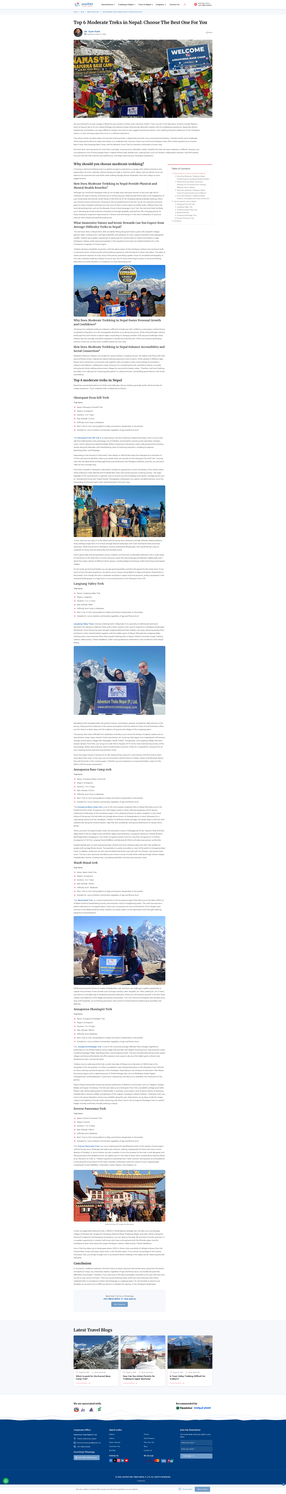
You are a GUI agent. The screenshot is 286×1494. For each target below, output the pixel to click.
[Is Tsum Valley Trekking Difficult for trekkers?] (190, 1352)
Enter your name (188, 1443)
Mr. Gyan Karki (92, 31)
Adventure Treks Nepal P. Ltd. (136, 1477)
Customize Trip (114, 1446)
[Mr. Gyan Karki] (78, 32)
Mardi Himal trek (183, 213)
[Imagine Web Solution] (147, 1481)
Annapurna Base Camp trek (89, 807)
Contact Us (174, 4)
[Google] (202, 1408)
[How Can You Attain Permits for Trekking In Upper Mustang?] (143, 1352)
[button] (209, 32)
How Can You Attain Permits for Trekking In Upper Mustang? (139, 1377)
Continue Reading (81, 1383)
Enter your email (188, 1449)
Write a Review (114, 1442)
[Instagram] (118, 1460)
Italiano (112, 1434)
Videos (111, 1438)
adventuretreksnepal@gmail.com (89, 1443)
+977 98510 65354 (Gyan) (87, 1458)
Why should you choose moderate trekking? (190, 173)
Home (76, 12)
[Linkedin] (122, 1460)
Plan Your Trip (149, 1442)
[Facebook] (111, 1460)
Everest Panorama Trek (185, 218)
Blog (82, 12)
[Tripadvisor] (184, 1408)
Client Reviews (149, 1438)
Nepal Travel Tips (93, 12)
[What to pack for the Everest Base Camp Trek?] (96, 1352)
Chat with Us (130, 1299)
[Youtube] (126, 1460)
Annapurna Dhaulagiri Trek (186, 215)
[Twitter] (114, 1460)
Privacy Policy (187, 1489)
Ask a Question (119, 1304)
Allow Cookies (202, 1489)
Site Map (112, 1450)
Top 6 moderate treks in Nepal (185, 201)
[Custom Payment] (159, 1461)
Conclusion (177, 221)
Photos (146, 1434)
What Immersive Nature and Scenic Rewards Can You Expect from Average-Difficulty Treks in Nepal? (191, 184)
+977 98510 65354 (111, 1299)
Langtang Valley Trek (83, 624)
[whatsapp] (6, 1481)
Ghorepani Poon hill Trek (186, 204)
